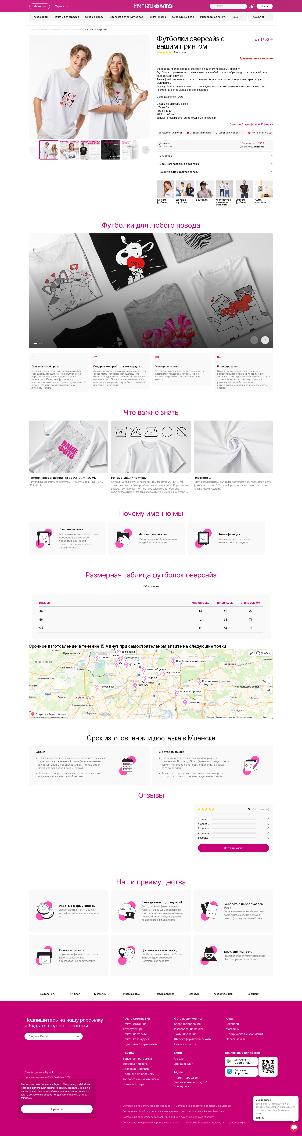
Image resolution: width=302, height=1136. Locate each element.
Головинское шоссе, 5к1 (190, 1082)
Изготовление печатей (189, 1029)
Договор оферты (239, 1122)
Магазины (100, 993)
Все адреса (181, 1086)
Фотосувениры (223, 993)
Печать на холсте (135, 1034)
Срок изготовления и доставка (179, 163)
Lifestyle (194, 993)
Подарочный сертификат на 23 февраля (251, 124)
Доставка (165, 145)
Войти (264, 6)
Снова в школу (94, 16)
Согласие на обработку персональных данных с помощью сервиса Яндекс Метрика (173, 1111)
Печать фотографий (66, 16)
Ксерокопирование (187, 1024)
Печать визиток (130, 993)
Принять (57, 1109)
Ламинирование (164, 993)
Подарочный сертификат (140, 1044)
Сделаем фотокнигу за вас (126, 16)
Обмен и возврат (134, 1084)
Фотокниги (41, 16)
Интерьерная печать (213, 16)
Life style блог (183, 1063)
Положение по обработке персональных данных (152, 1122)
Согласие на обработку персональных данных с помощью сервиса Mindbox (168, 1116)
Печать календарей (136, 1039)
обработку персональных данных (66, 1091)
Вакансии (253, 993)
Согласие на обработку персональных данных (203, 1105)
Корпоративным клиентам (141, 1079)
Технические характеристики (178, 171)
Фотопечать (47, 993)
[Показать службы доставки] (269, 145)
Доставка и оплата (136, 1068)
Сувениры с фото (183, 16)
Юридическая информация (244, 1034)
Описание (165, 155)
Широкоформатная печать (192, 1039)
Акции (230, 1018)
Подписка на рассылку (138, 1074)
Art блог (75, 993)
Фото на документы (188, 1018)
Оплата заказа (236, 1039)
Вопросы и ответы (135, 1063)
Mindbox (26, 1097)
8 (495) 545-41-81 (186, 1078)
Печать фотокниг (134, 1024)
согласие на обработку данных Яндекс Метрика (58, 1094)
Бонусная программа (137, 1058)
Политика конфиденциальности (205, 1122)
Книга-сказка (157, 16)
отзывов (180, 52)
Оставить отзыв (233, 847)
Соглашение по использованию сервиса (146, 1105)
